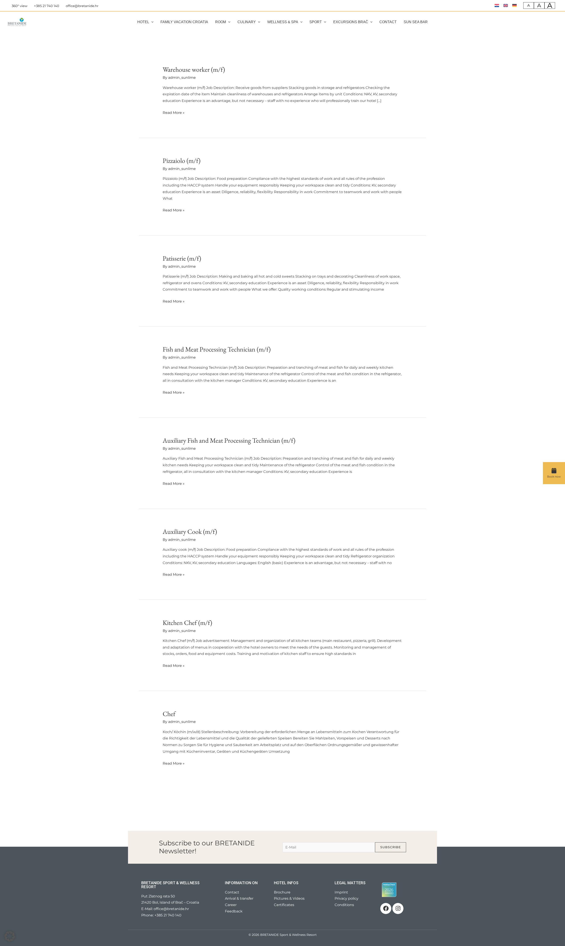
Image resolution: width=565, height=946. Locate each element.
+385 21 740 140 (167, 915)
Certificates (284, 905)
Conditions (344, 905)
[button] (151, 22)
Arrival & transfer (239, 898)
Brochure (282, 892)
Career (231, 905)
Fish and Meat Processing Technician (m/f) (217, 349)
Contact (232, 892)
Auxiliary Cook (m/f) (190, 531)
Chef (169, 713)
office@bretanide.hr (171, 909)
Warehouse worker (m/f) (194, 69)
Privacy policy (346, 898)
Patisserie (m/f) (182, 258)
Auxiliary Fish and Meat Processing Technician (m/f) (229, 440)
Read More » (174, 112)
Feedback (234, 911)
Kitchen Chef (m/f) (187, 622)
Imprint (341, 892)
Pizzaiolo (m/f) (181, 160)
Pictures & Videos (289, 898)
